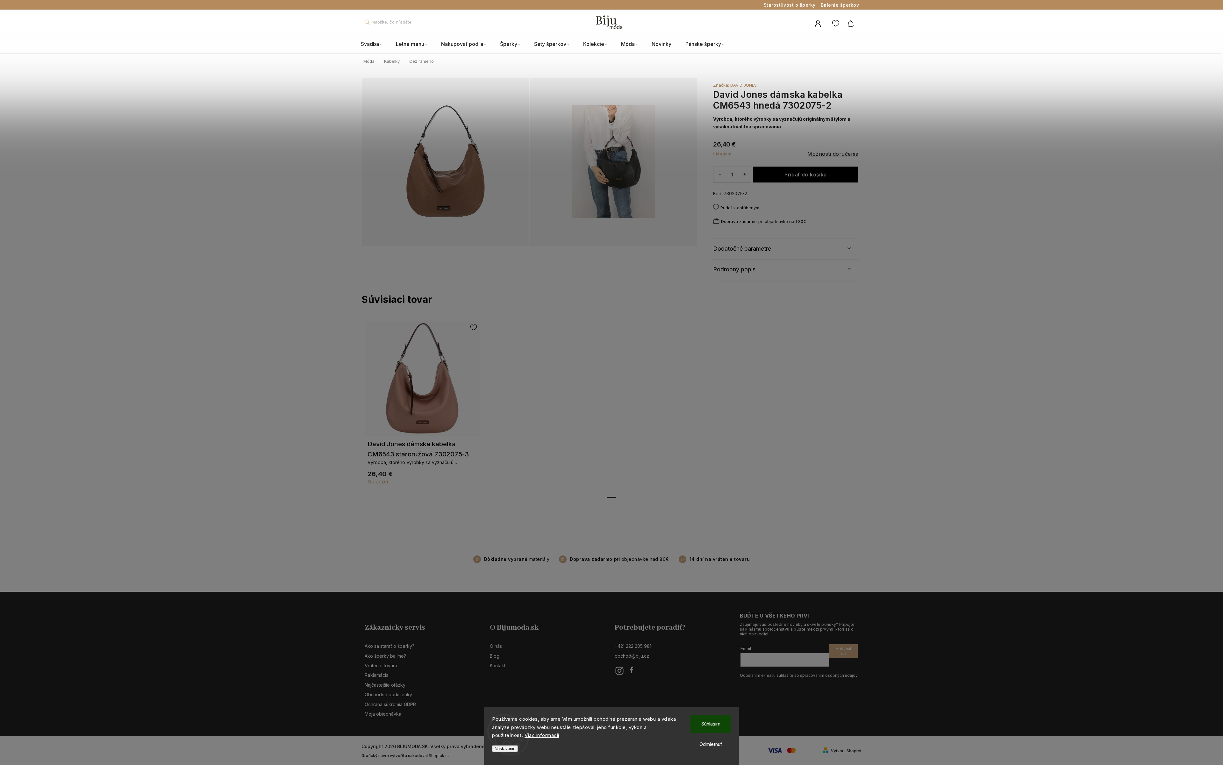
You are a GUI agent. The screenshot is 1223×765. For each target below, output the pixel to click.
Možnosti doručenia (832, 154)
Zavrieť (837, 231)
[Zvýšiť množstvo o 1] (744, 174)
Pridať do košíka (805, 175)
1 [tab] (611, 497)
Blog (494, 656)
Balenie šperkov (840, 5)
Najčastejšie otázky (385, 685)
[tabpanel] (423, 406)
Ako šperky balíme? (385, 656)
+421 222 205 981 (633, 646)
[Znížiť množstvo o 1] (719, 174)
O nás (496, 646)
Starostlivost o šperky (790, 5)
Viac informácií (542, 735)
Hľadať (367, 22)
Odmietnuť (710, 744)
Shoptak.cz (439, 755)
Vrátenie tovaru (381, 665)
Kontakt (497, 665)
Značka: (735, 85)
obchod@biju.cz (632, 656)
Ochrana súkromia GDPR (390, 704)
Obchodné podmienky (388, 694)
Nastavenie (505, 748)
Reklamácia (377, 675)
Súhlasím (710, 724)
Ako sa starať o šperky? (389, 646)
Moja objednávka (383, 714)
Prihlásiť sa (843, 651)
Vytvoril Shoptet (846, 750)
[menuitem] (375, 44)
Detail (422, 381)
